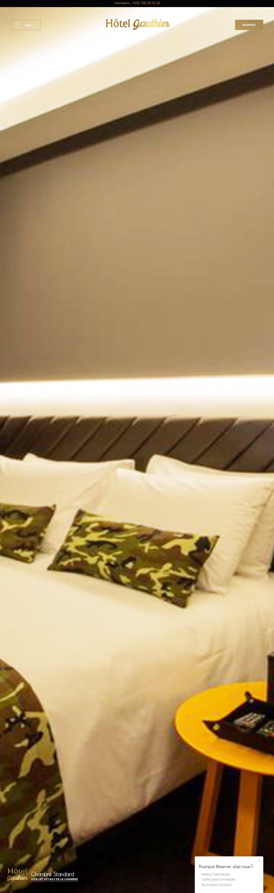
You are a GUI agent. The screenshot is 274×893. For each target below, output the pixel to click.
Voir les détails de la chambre (54, 879)
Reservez (249, 25)
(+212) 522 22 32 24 (146, 3)
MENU (29, 25)
